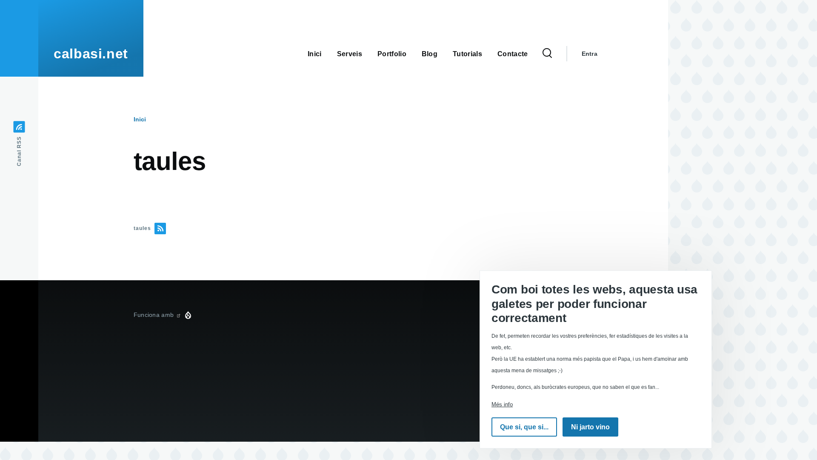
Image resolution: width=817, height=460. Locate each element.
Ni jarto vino (590, 427)
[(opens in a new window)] (178, 314)
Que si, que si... (524, 427)
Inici (140, 119)
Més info (502, 404)
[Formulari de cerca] (547, 54)
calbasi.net (91, 53)
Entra (589, 53)
